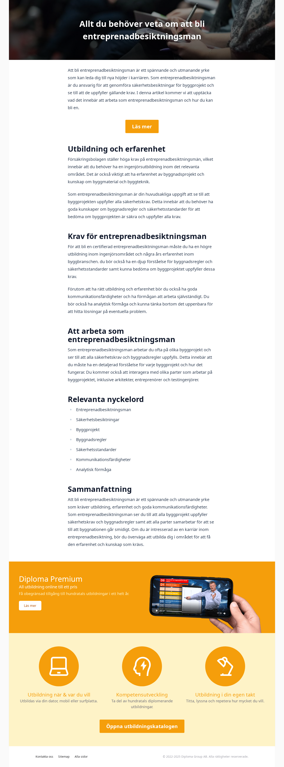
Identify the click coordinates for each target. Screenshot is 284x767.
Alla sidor (81, 756)
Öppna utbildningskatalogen (142, 726)
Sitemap (64, 756)
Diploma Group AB (194, 756)
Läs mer (142, 126)
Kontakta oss (44, 756)
